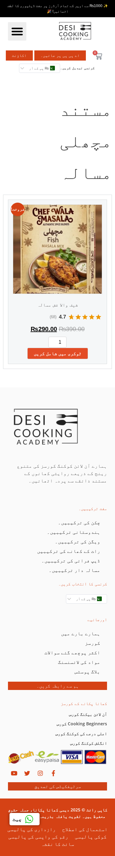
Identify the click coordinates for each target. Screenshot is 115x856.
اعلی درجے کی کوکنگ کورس (81, 733)
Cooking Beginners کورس (82, 724)
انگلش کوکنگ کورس (88, 743)
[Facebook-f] (53, 773)
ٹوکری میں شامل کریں (58, 353)
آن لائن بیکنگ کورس (88, 714)
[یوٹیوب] (14, 773)
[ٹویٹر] (27, 773)
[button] (17, 31)
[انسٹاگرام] (40, 773)
